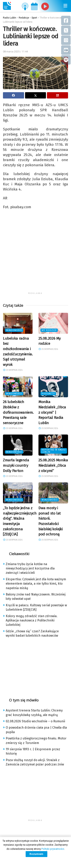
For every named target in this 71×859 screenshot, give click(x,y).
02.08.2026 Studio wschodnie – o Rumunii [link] (35, 721)
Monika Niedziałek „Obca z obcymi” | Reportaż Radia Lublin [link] (52, 412)
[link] (7, 6)
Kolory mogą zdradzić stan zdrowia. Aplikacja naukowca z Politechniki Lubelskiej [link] (31, 620)
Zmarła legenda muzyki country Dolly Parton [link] (16, 465)
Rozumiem (36, 853)
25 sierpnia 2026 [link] (14, 370)
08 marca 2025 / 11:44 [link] (15, 51)
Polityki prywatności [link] (52, 848)
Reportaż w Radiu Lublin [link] (54, 451)
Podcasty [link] (48, 393)
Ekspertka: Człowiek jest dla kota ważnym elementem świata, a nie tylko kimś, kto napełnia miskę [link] (36, 583)
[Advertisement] (35, 254)
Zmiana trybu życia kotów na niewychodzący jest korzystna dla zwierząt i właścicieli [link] (30, 568)
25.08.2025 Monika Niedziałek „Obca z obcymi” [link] (53, 465)
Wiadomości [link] (14, 330)
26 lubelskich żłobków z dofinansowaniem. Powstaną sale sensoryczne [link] (18, 412)
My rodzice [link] (49, 330)
